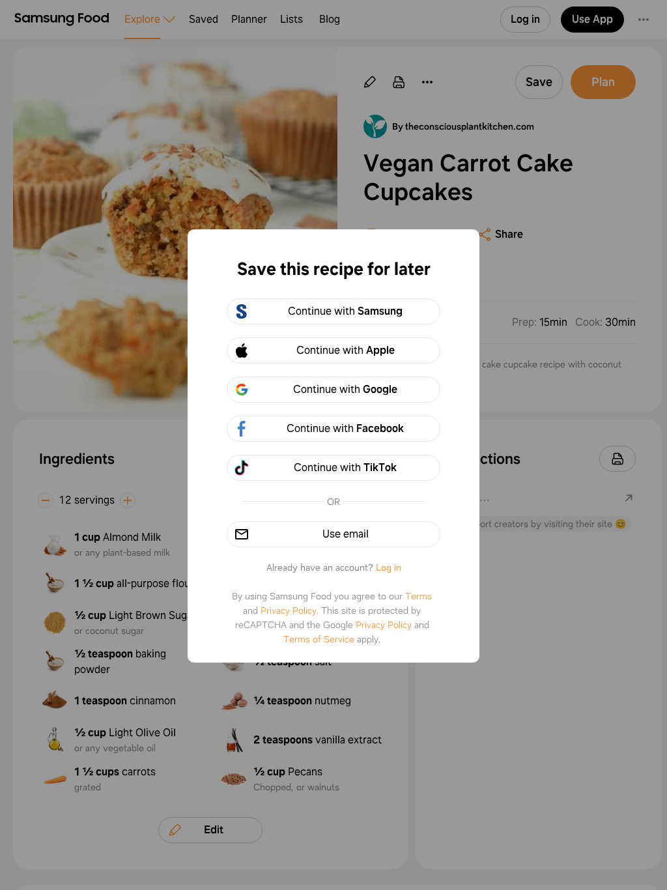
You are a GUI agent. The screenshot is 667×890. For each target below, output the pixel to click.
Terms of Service (318, 639)
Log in (388, 567)
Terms (418, 596)
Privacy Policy (289, 610)
